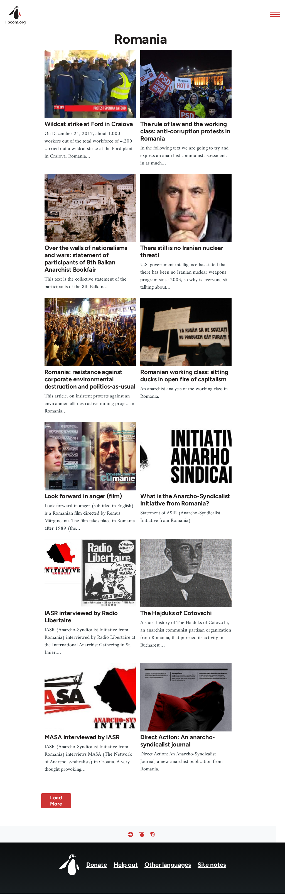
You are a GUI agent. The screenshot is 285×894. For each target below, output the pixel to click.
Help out (126, 864)
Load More (56, 801)
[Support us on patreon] (141, 834)
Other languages (167, 864)
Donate (96, 864)
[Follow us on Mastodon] (152, 834)
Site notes (212, 864)
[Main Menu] (273, 14)
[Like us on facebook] (130, 834)
